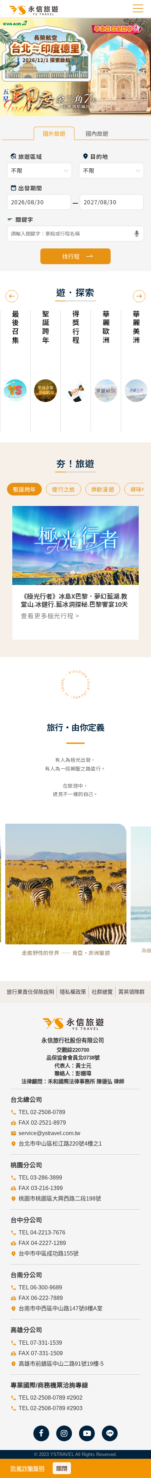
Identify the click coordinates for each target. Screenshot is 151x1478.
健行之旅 (63, 489)
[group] (22, 371)
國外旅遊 (54, 133)
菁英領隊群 (131, 992)
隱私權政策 (73, 992)
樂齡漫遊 (102, 489)
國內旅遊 (97, 133)
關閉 (61, 1468)
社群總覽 (102, 992)
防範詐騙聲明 (27, 1468)
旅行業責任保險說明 (30, 992)
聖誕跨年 (24, 489)
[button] (7, 67)
